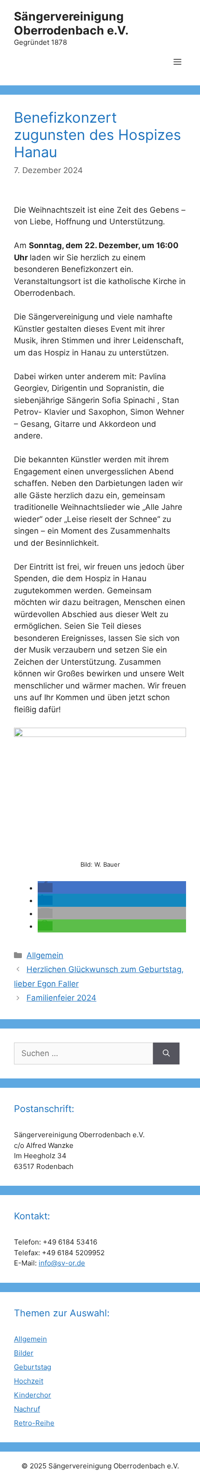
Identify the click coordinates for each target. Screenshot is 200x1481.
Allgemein (45, 955)
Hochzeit (28, 1381)
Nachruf (27, 1409)
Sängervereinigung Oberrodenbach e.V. (71, 23)
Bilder (23, 1353)
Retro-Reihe (34, 1422)
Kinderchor (32, 1395)
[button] (45, 887)
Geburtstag (32, 1367)
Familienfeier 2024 (61, 997)
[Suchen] (166, 1054)
